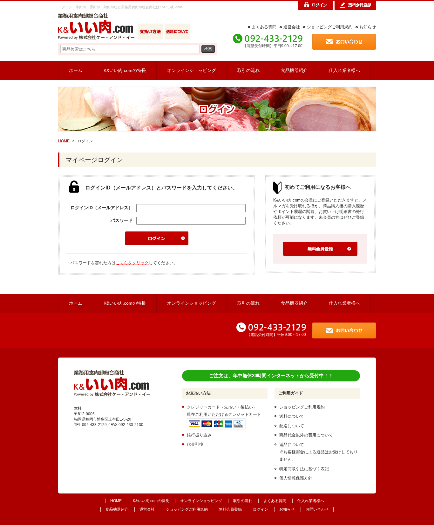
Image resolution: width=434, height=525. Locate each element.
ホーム (75, 70)
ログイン (260, 509)
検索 (208, 48)
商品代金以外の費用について (306, 435)
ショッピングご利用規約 (329, 27)
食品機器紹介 (294, 70)
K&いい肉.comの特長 (125, 70)
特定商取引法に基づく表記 (304, 468)
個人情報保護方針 (295, 478)
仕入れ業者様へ (344, 70)
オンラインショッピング (191, 70)
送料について (291, 416)
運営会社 (291, 27)
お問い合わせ (317, 509)
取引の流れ (248, 70)
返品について (291, 444)
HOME (64, 141)
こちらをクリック (132, 262)
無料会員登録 (230, 509)
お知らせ (367, 27)
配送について (291, 425)
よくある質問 (264, 27)
